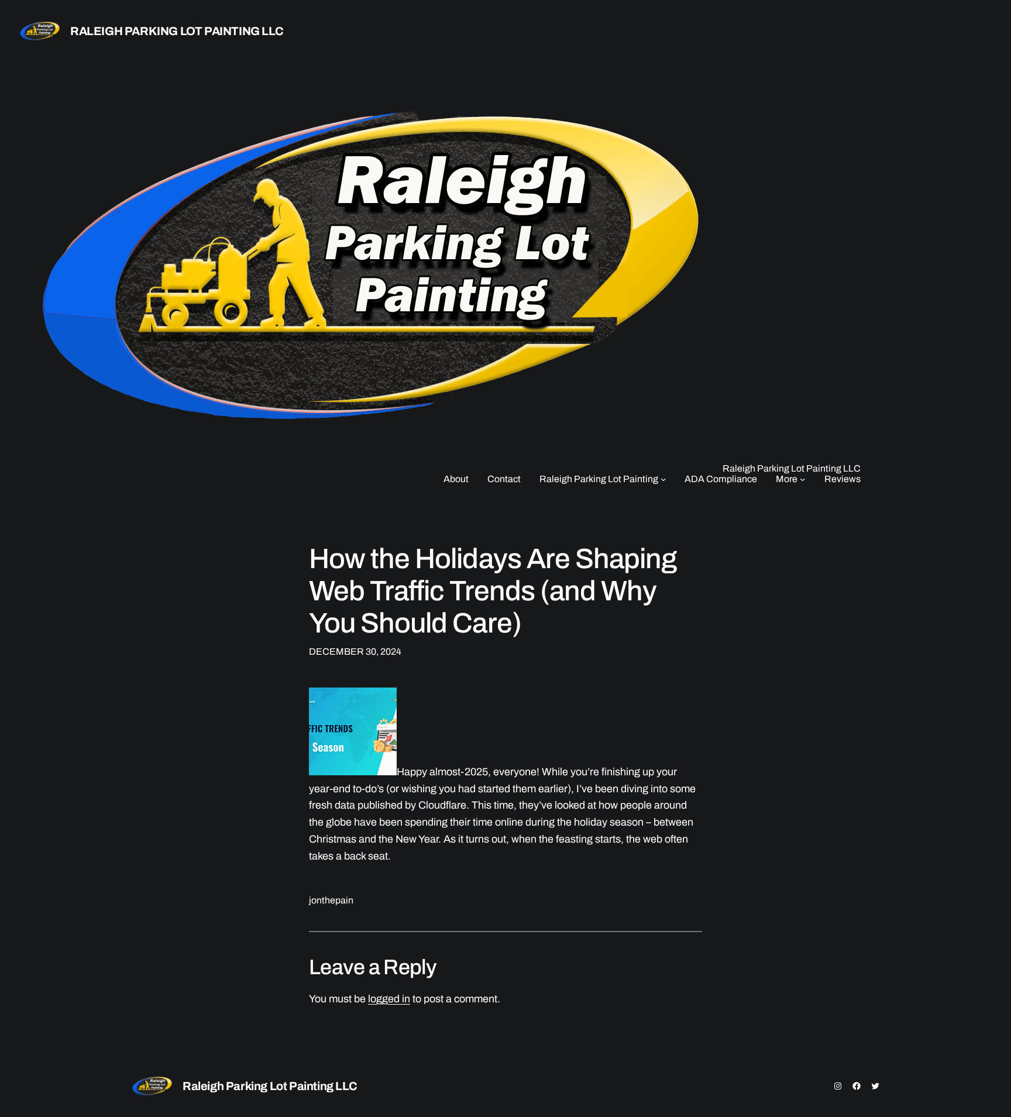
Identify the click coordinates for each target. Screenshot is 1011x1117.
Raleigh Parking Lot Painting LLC (176, 31)
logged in (389, 999)
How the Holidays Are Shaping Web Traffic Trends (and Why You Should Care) (493, 591)
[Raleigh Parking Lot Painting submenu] (663, 479)
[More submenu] (803, 479)
